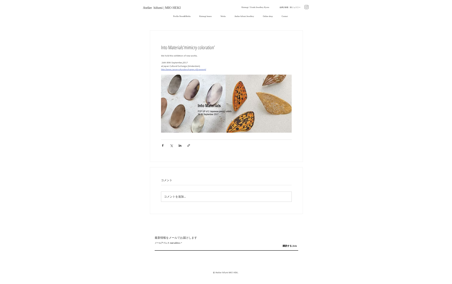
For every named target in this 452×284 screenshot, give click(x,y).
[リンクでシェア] (188, 145)
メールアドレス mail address (167, 243)
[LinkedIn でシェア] (180, 145)
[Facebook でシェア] (162, 145)
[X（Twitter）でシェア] (171, 145)
